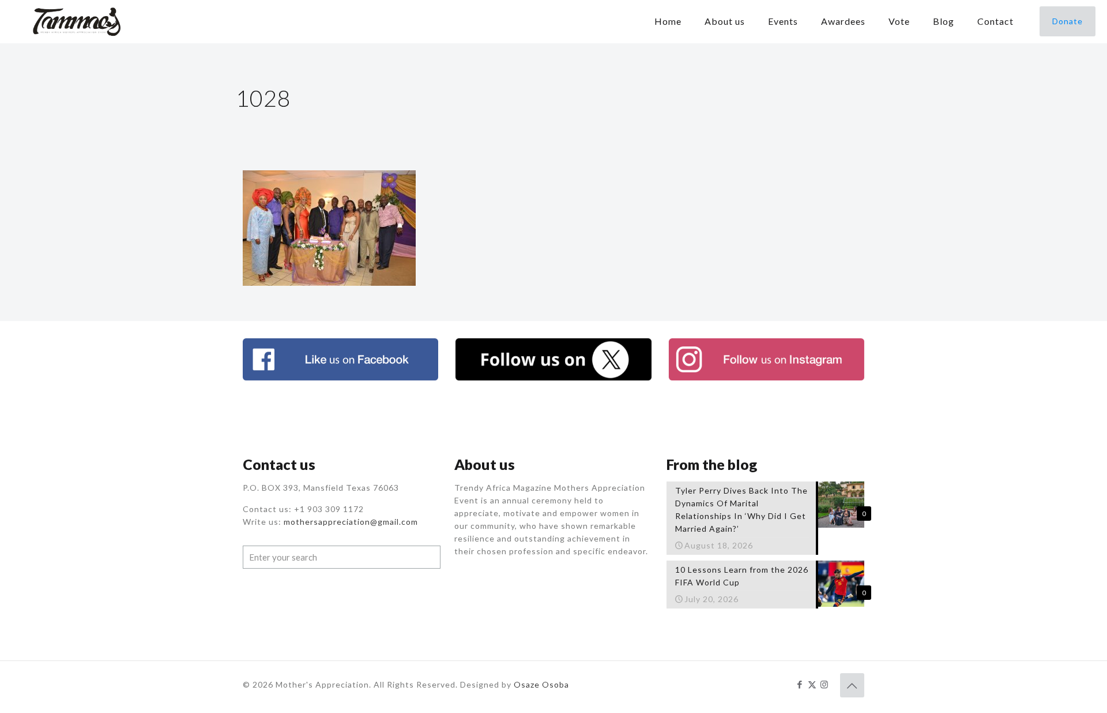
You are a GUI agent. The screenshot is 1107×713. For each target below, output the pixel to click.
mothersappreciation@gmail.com (351, 522)
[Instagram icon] (824, 684)
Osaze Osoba (541, 684)
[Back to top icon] (852, 685)
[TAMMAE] (78, 21)
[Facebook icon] (800, 684)
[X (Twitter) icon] (812, 684)
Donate (1067, 21)
